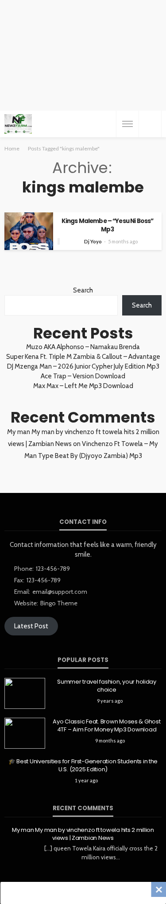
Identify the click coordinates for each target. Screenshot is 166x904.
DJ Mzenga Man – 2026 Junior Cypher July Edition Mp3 (83, 366)
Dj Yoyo (93, 241)
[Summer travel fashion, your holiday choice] (24, 693)
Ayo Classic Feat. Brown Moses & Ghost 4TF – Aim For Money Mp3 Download (106, 726)
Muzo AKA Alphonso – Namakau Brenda (83, 347)
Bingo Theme (58, 603)
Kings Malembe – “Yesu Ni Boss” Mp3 (108, 225)
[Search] (150, 124)
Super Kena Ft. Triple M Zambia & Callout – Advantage (83, 357)
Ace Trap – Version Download (83, 376)
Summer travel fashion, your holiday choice (106, 686)
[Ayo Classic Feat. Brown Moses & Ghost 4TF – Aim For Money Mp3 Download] (24, 733)
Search (83, 290)
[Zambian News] (18, 124)
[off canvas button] (127, 124)
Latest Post (31, 626)
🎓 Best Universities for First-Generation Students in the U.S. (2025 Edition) (83, 765)
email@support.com (59, 592)
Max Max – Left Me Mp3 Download (83, 386)
